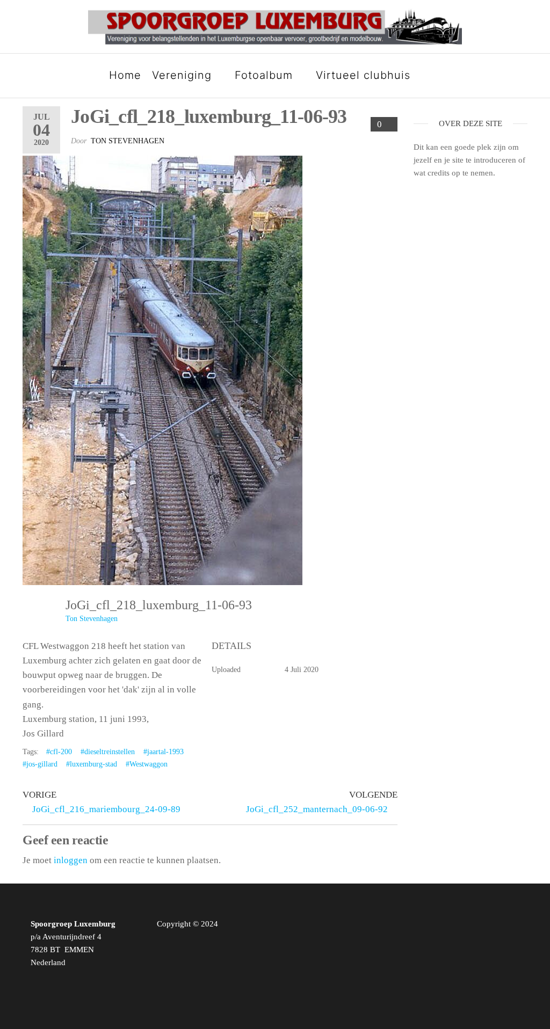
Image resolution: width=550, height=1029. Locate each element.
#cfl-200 (59, 752)
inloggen (71, 860)
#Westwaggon (147, 764)
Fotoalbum (264, 75)
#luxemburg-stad (91, 764)
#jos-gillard (40, 764)
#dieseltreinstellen (108, 752)
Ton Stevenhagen (127, 141)
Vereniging (182, 75)
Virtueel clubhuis (363, 75)
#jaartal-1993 (163, 752)
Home (125, 75)
